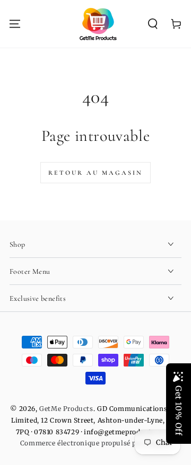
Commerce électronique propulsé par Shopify (95, 443)
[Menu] (15, 24)
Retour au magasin (95, 172)
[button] (152, 24)
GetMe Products (66, 409)
